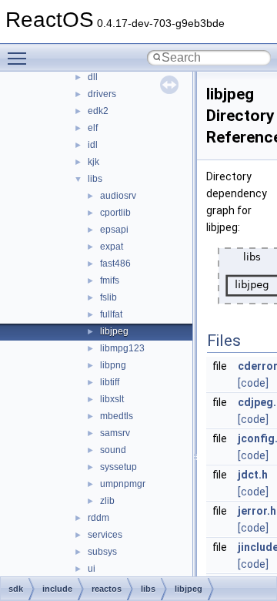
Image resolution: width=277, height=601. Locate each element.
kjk (93, 161)
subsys (102, 551)
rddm (98, 517)
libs (95, 178)
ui (91, 568)
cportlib (115, 212)
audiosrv (118, 195)
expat (111, 246)
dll (93, 77)
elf (93, 128)
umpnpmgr (122, 483)
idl (93, 144)
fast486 (115, 263)
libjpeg (114, 331)
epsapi (114, 229)
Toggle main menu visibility (20, 58)
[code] (253, 383)
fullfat (111, 314)
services (105, 534)
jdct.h (253, 474)
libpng (113, 365)
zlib (107, 500)
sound (113, 450)
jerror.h (257, 511)
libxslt (112, 399)
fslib (108, 297)
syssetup (118, 467)
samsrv (115, 433)
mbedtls (116, 416)
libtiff (109, 382)
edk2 (98, 111)
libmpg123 (122, 348)
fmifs (109, 280)
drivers (102, 94)
